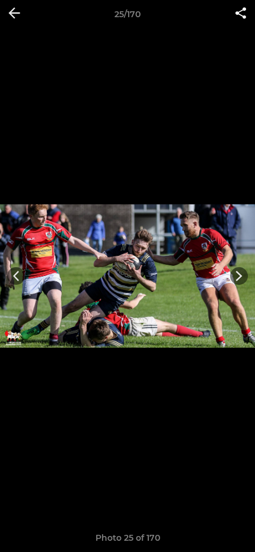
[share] (241, 14)
